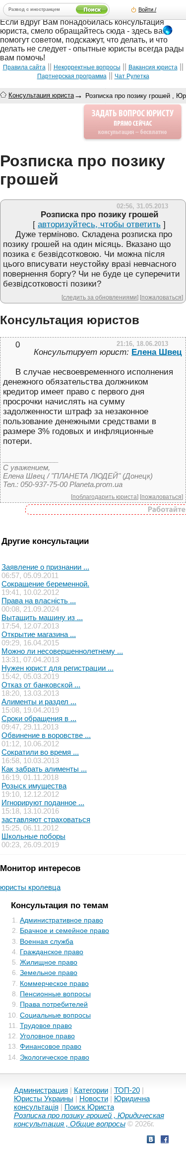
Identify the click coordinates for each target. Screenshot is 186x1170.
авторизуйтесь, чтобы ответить (99, 224)
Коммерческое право (54, 983)
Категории (91, 1090)
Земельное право (48, 972)
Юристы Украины (43, 1098)
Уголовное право (47, 1036)
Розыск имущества (33, 785)
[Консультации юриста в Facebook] (165, 1140)
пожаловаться (161, 297)
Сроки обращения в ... (38, 718)
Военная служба (46, 941)
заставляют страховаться (45, 819)
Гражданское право (51, 952)
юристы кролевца (30, 887)
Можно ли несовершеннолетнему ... (62, 651)
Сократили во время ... (40, 752)
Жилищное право (48, 962)
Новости (93, 1098)
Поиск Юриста (89, 1107)
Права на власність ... (38, 600)
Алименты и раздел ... (38, 701)
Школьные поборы (33, 836)
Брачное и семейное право (64, 930)
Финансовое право (50, 1046)
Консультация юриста (41, 95)
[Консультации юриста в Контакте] (151, 1140)
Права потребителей (54, 1004)
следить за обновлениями (100, 297)
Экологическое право (54, 1057)
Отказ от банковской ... (40, 685)
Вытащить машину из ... (42, 617)
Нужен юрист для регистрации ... (57, 668)
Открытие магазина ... (38, 634)
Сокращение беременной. (45, 584)
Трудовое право (46, 1025)
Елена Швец (156, 352)
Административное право (61, 920)
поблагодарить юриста (104, 496)
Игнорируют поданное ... (42, 802)
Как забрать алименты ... (44, 769)
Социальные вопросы (55, 1015)
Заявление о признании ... (45, 567)
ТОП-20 (127, 1090)
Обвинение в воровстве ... (46, 735)
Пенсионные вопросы (55, 994)
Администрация (41, 1090)
